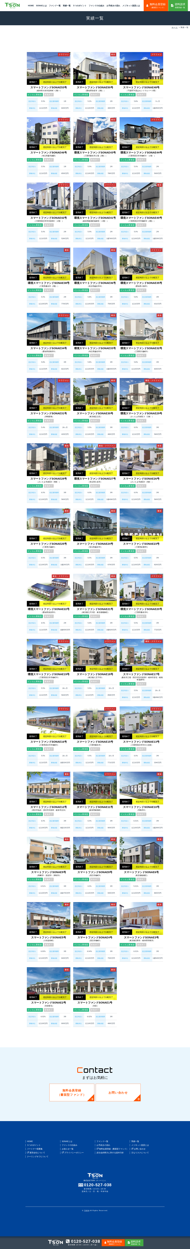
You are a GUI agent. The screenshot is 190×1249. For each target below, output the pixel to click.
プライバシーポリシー (74, 1152)
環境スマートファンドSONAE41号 (95, 219)
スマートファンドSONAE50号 (95, 89)
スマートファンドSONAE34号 (48, 349)
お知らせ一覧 (67, 1149)
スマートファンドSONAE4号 (94, 939)
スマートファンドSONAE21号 (95, 610)
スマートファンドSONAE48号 (141, 89)
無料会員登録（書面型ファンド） (71, 1092)
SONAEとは (41, 5)
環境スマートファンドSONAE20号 (141, 610)
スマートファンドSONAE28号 (48, 480)
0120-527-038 (98, 1185)
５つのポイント (80, 5)
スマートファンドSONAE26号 (141, 480)
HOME (31, 5)
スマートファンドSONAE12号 (48, 808)
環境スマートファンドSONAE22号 (49, 610)
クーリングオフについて (37, 1156)
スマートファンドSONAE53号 (48, 89)
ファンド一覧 (55, 5)
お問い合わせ (118, 1092)
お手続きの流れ (113, 5)
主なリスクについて (140, 1152)
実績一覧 (67, 5)
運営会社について (37, 1152)
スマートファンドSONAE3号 (141, 939)
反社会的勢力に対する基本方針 (110, 1152)
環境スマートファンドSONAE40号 (141, 219)
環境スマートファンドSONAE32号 (141, 349)
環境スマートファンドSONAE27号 (95, 480)
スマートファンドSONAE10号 (141, 808)
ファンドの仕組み (96, 5)
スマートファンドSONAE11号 (95, 808)
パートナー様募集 (35, 1149)
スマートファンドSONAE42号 (48, 219)
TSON (86, 1210)
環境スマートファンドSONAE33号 (95, 349)
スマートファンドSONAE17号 (141, 677)
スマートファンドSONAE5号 (48, 939)
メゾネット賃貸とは (131, 5)
